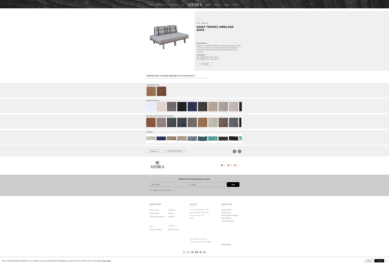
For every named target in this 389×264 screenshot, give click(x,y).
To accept (379, 261)
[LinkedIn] (204, 252)
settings (369, 261)
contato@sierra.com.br (198, 239)
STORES (171, 226)
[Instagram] (188, 252)
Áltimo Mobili (226, 210)
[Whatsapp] (184, 252)
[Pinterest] (200, 252)
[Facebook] (192, 252)
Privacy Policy (106, 261)
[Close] (386, 260)
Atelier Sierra (226, 212)
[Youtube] (196, 252)
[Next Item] (238, 107)
